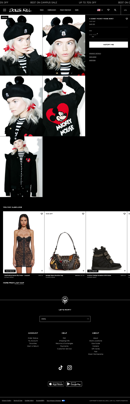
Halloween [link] (52, 10)
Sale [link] (76, 10)
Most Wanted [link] (65, 10)
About (95, 338)
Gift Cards (96, 349)
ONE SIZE (93, 34)
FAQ (64, 338)
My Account (33, 341)
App (95, 351)
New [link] (42, 10)
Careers (96, 346)
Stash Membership (95, 354)
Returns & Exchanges (64, 343)
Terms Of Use (18, 400)
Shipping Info (64, 341)
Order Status (33, 338)
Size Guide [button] (92, 57)
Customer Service (64, 349)
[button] (43, 2)
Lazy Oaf (92, 21)
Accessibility (40, 400)
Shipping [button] (92, 60)
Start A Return (33, 346)
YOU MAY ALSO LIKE (12, 207)
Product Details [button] (95, 53)
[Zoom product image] (21, 45)
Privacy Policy (6, 400)
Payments (64, 346)
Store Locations (95, 341)
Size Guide (96, 343)
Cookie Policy (29, 400)
